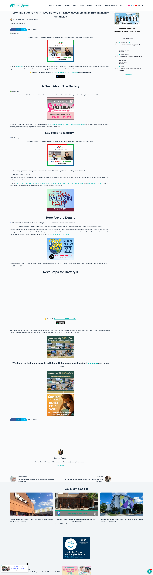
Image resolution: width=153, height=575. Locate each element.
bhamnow (93, 363)
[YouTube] (136, 5)
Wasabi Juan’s (91, 183)
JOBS (50, 5)
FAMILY (82, 5)
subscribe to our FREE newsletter (66, 72)
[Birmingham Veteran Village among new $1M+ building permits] (121, 504)
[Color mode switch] (142, 5)
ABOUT (121, 5)
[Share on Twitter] (24, 29)
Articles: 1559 (60, 465)
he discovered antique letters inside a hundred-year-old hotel (66, 124)
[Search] (139, 5)
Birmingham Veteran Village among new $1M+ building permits (122, 519)
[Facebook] (126, 5)
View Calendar (128, 74)
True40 (81, 183)
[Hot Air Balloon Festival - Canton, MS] (60, 200)
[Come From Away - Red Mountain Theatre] (60, 249)
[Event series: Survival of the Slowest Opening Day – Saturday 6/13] (130, 42)
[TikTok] (133, 5)
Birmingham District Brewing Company (50, 183)
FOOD (74, 5)
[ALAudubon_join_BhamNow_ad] (127, 23)
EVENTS (67, 5)
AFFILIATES (98, 5)
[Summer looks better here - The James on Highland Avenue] (60, 347)
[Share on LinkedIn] (18, 29)
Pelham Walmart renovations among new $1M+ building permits (31, 519)
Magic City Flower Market (71, 183)
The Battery (19, 66)
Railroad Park (122, 60)
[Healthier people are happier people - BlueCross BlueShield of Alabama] (76, 548)
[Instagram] (129, 5)
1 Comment (23, 521)
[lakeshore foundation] (60, 51)
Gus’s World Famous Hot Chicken (26, 183)
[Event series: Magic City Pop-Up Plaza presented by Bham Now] (129, 54)
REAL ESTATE (89, 5)
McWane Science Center (125, 48)
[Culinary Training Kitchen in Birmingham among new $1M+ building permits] (76, 504)
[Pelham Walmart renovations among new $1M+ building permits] (31, 504)
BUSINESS (58, 5)
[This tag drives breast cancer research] (60, 108)
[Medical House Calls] (76, 570)
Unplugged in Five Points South (59, 234)
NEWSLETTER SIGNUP (111, 5)
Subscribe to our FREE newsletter (65, 319)
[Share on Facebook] (13, 29)
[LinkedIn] (131, 5)
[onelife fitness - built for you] (60, 405)
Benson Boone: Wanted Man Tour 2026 (131, 68)
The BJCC (121, 70)
